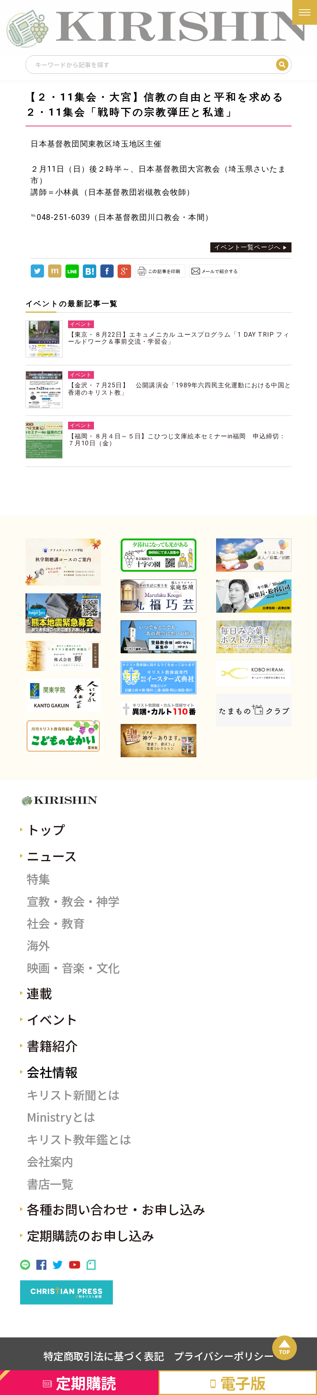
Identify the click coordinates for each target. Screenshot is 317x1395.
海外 (38, 945)
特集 (38, 878)
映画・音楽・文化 (73, 967)
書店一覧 (50, 1183)
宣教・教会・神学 (73, 901)
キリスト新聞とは (73, 1094)
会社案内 (50, 1161)
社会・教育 (56, 923)
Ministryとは (61, 1116)
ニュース (52, 856)
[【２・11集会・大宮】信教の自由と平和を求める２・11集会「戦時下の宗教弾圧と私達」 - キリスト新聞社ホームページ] (89, 275)
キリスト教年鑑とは (79, 1139)
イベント (52, 1019)
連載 (39, 993)
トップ (46, 829)
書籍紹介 (52, 1045)
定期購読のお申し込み (90, 1235)
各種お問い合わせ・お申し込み (116, 1209)
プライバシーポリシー (224, 1356)
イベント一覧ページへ (247, 247)
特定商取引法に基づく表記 (103, 1356)
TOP (284, 1352)
